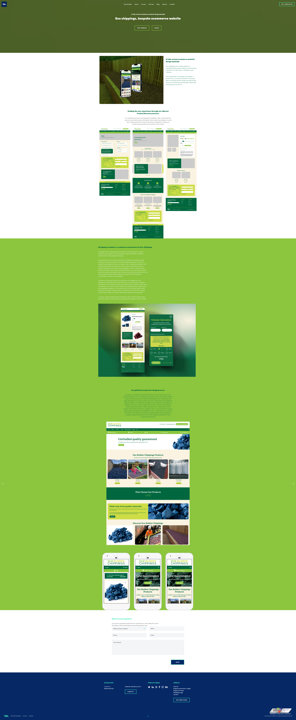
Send (177, 662)
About (136, 4)
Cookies (31, 716)
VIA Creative (4, 4)
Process (143, 4)
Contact (172, 4)
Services (151, 4)
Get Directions (181, 700)
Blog (158, 4)
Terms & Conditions (16, 716)
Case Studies (128, 4)
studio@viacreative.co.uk (133, 686)
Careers (164, 4)
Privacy (25, 716)
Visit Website (142, 28)
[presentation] (2, 483)
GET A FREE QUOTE (286, 4)
